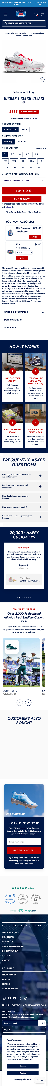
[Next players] (28, 702)
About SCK (24, 327)
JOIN (43, 1023)
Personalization (24, 320)
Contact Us (7, 941)
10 (5, 161)
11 (23, 161)
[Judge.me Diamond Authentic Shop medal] (10, 899)
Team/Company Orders (13, 946)
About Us (6, 955)
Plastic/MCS (10, 129)
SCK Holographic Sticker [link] (21, 246)
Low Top (8, 141)
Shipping (6, 984)
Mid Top (22, 141)
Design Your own (10, 951)
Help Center (8, 937)
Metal (24, 129)
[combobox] (24, 23)
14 (23, 167)
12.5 (6, 167)
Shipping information (24, 312)
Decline (22, 1072)
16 (39, 167)
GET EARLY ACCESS (24, 850)
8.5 (27, 154)
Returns (6, 979)
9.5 (36, 154)
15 (31, 167)
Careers (6, 960)
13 (15, 167)
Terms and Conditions (23, 863)
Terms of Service (10, 988)
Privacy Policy (27, 1059)
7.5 (12, 154)
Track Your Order (11, 932)
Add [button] (35, 236)
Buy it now (22, 199)
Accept (23, 1066)
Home (5, 33)
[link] (10, 233)
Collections (13, 33)
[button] (36, 14)
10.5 (14, 161)
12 (40, 161)
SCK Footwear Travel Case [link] (22, 230)
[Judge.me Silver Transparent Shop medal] (23, 899)
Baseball (23, 33)
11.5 (32, 161)
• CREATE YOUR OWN (40, 3)
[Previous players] (20, 702)
